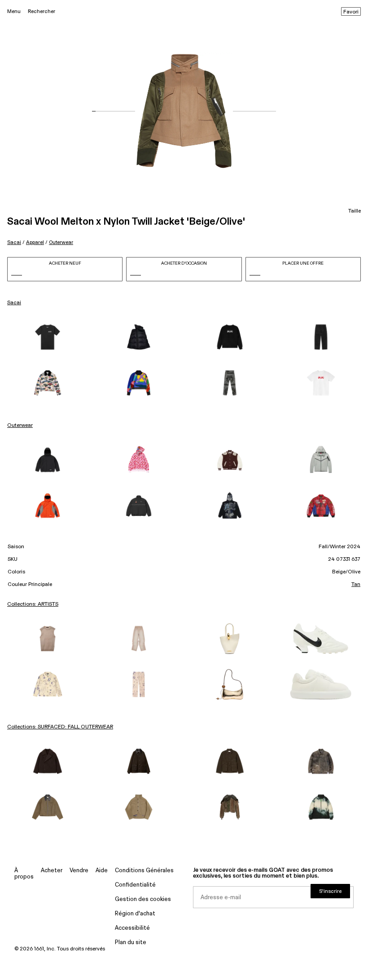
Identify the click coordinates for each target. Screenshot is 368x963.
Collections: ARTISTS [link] (32, 604)
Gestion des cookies (143, 899)
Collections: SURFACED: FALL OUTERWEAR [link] (60, 727)
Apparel (35, 242)
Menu (14, 11)
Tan (355, 584)
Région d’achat (135, 914)
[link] (47, 337)
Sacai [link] (14, 303)
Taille (354, 211)
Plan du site (130, 942)
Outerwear (61, 242)
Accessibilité (132, 928)
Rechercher (41, 11)
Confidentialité (135, 885)
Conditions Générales (144, 871)
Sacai (14, 242)
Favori (351, 12)
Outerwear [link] (20, 425)
